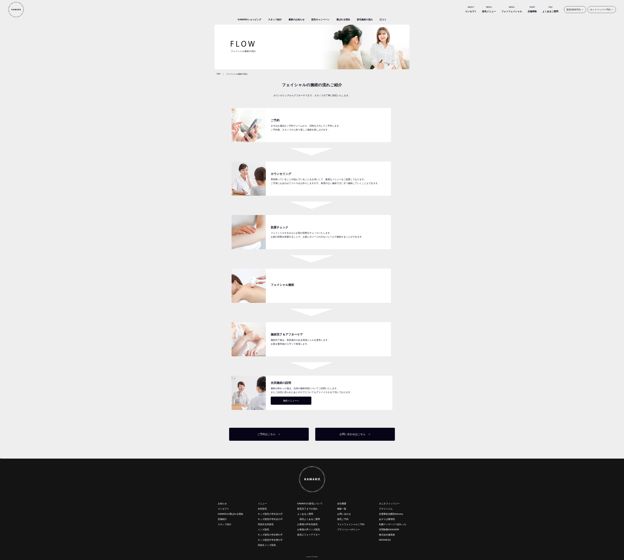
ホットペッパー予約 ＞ (601, 9)
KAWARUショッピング (249, 19)
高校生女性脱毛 (266, 524)
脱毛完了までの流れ (307, 508)
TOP (218, 74)
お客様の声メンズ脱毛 (308, 529)
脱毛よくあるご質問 (309, 519)
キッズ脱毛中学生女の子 (270, 519)
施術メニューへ (291, 400)
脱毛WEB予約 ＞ (575, 9)
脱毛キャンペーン (320, 19)
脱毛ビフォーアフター (308, 534)
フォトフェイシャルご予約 (350, 524)
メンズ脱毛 (263, 529)
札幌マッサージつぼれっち (392, 524)
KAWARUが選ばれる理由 (230, 514)
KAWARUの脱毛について (310, 503)
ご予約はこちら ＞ (269, 434)
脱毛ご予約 (343, 519)
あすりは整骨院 (387, 519)
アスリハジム (386, 508)
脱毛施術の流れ (365, 19)
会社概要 (341, 503)
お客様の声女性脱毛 (307, 524)
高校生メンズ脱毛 (267, 545)
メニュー (262, 503)
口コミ (383, 19)
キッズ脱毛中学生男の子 (270, 540)
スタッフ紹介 (275, 19)
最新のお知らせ (297, 19)
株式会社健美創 (387, 534)
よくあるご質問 (305, 514)
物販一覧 (341, 508)
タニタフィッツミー (389, 503)
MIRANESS (385, 540)
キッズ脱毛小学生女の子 (270, 514)
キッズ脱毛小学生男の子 (270, 534)
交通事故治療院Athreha (391, 514)
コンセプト (223, 508)
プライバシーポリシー (348, 529)
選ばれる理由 (343, 19)
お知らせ (222, 503)
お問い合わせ (344, 514)
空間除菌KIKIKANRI (389, 529)
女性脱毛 (262, 508)
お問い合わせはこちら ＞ (355, 434)
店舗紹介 (222, 519)
